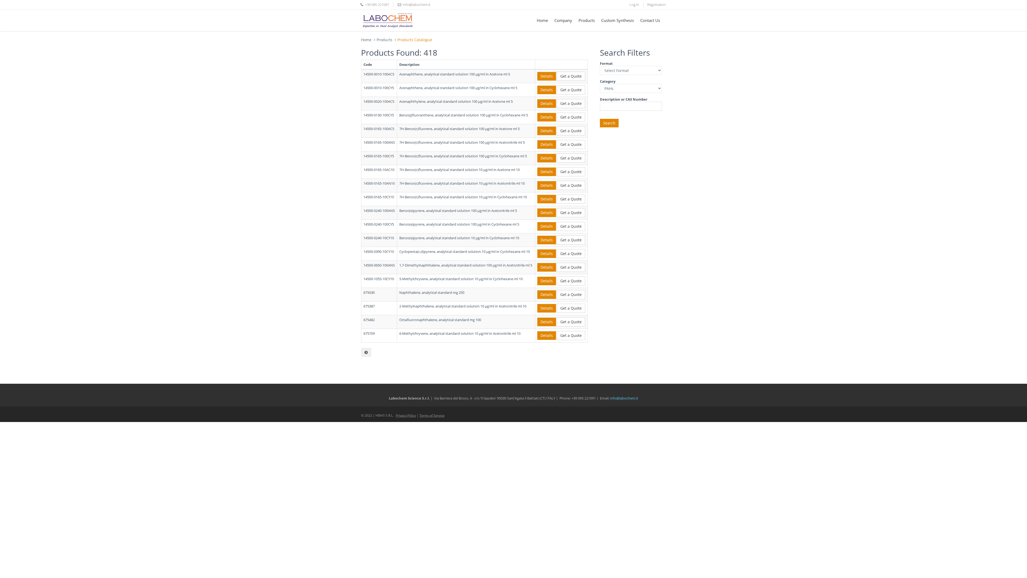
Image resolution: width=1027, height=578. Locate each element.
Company (563, 20)
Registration (656, 4)
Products (586, 20)
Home (542, 20)
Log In (634, 4)
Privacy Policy (406, 415)
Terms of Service (431, 415)
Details (547, 76)
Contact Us (650, 20)
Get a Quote (571, 76)
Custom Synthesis (617, 20)
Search (609, 123)
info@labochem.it (416, 4)
